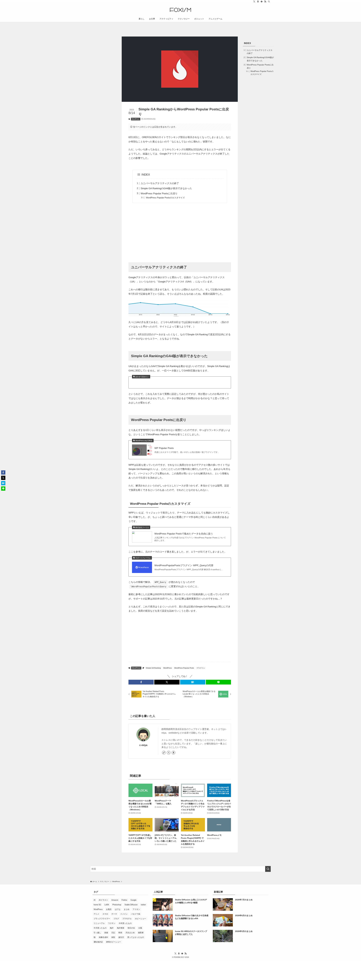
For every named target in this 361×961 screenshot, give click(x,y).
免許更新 (120, 928)
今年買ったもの (125, 923)
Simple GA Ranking (153, 668)
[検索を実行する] (268, 869)
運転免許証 (98, 942)
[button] (141, 682)
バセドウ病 (135, 914)
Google (133, 900)
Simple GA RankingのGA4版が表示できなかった (166, 188)
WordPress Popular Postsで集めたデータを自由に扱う (183, 533)
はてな (117, 909)
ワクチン (111, 923)
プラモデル (127, 919)
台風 (140, 928)
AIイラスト (103, 900)
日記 (113, 933)
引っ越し (97, 933)
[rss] (265, 1)
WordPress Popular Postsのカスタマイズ (165, 197)
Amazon (114, 900)
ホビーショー (140, 919)
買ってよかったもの (135, 937)
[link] (164, 752)
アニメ (96, 914)
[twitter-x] (254, 1)
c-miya (143, 745)
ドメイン (124, 914)
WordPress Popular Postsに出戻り (159, 193)
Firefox (124, 900)
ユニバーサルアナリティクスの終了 (160, 183)
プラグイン (200, 668)
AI (94, 900)
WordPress (135, 119)
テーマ (114, 914)
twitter (143, 905)
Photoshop (116, 905)
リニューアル (99, 923)
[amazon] (258, 1)
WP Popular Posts (164, 448)
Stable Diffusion (131, 905)
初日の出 (131, 928)
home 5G (97, 905)
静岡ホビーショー (113, 942)
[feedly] (261, 1)
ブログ (116, 919)
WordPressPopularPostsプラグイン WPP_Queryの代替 (183, 565)
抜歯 (106, 933)
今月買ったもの (100, 928)
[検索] (269, 1)
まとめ (126, 909)
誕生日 (121, 937)
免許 (112, 928)
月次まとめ (130, 933)
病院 (113, 937)
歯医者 (141, 933)
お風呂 (109, 909)
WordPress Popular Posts (184, 668)
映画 (120, 933)
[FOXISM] (180, 9)
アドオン (136, 909)
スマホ (105, 914)
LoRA (106, 905)
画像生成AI (103, 937)
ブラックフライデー (102, 919)
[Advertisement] (179, 232)
